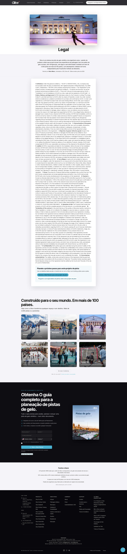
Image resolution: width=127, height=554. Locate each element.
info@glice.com (66, 542)
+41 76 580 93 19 (27, 520)
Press (66, 502)
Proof (39, 2)
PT (69, 2)
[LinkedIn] (64, 551)
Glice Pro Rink (39, 499)
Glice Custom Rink (40, 524)
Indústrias (46, 2)
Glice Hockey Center (41, 502)
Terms (104, 550)
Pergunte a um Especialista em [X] (97, 2)
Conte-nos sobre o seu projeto (68, 374)
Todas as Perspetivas (99, 529)
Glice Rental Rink (40, 526)
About (66, 499)
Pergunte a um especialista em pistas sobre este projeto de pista (57, 278)
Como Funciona (31, 2)
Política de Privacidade (84, 509)
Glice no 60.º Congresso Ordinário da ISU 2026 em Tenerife (100, 517)
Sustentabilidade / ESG (70, 504)
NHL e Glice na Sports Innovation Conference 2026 (99, 511)
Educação (52, 521)
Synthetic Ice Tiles (98, 526)
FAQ (80, 506)
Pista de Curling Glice (41, 516)
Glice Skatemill (39, 504)
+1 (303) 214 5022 (79, 2)
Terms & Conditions (35, 441)
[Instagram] (66, 551)
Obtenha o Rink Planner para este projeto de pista (52, 275)
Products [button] (54, 2)
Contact (61, 2)
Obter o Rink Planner (37, 447)
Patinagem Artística (54, 502)
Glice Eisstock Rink (40, 519)
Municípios (52, 504)
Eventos (52, 516)
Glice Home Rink (40, 521)
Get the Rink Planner (27, 454)
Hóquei (52, 499)
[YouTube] (69, 551)
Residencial (53, 519)
